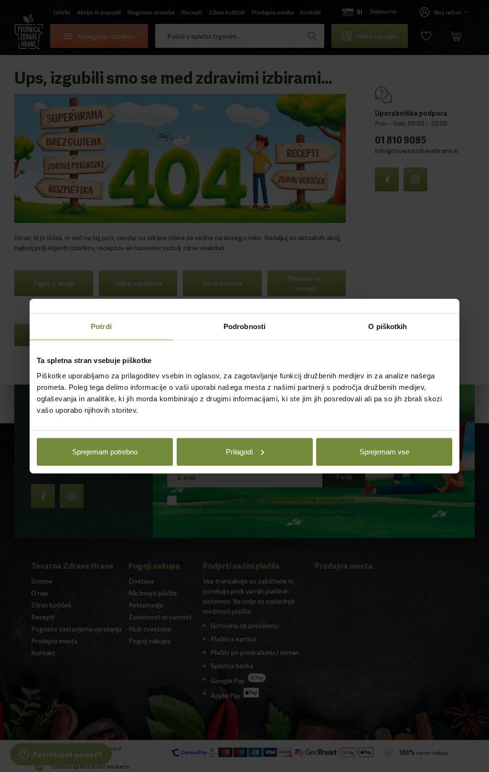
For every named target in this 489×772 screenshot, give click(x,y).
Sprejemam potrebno (105, 451)
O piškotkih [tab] (387, 326)
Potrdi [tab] (101, 326)
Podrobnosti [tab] (244, 326)
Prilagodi (239, 451)
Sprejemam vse (384, 451)
